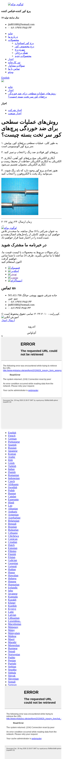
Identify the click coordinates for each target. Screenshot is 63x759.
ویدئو (10, 72)
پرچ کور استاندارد (24, 43)
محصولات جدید (23, 56)
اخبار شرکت (15, 110)
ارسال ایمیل (8, 320)
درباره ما (13, 36)
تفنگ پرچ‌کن (21, 52)
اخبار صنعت (14, 113)
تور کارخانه (14, 62)
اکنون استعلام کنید (11, 261)
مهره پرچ (20, 49)
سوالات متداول (16, 65)
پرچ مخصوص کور (24, 46)
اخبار (10, 59)
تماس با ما (14, 68)
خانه (10, 33)
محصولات (13, 39)
